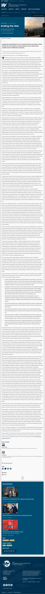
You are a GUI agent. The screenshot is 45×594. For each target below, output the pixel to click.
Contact (4, 577)
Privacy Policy (9, 592)
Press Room (5, 578)
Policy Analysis (4, 23)
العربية (12, 30)
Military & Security (9, 12)
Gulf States (34, 12)
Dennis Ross (11, 29)
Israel (4, 545)
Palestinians (9, 545)
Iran (25, 12)
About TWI (24, 581)
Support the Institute (32, 581)
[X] (5, 469)
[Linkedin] (8, 469)
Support (24, 9)
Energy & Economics (17, 12)
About (17, 9)
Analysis (4, 9)
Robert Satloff (5, 29)
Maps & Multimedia (34, 9)
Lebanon (28, 12)
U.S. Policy (12, 540)
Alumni (38, 581)
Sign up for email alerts (10, 551)
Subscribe (5, 579)
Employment (4, 592)
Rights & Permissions (17, 592)
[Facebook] (3, 469)
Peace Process (5, 540)
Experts (11, 9)
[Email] (10, 469)
